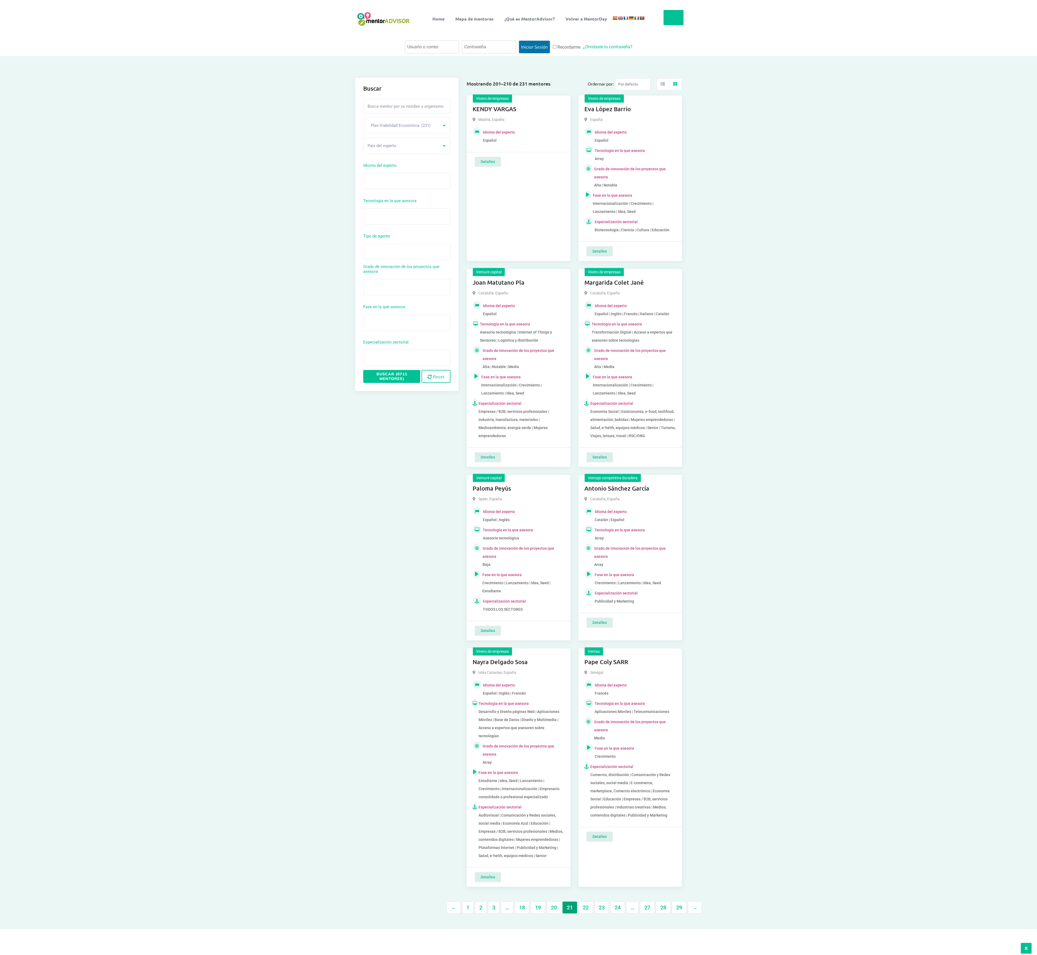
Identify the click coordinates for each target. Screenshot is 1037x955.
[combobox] (406, 125)
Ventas (594, 651)
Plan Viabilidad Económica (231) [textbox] (399, 125)
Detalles (488, 161)
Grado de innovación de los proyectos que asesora (401, 269)
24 (618, 907)
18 (522, 907)
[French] (625, 18)
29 (679, 907)
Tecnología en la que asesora (389, 200)
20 (554, 907)
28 (663, 907)
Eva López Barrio (607, 109)
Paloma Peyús (492, 488)
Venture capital (488, 272)
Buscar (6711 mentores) (391, 376)
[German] (631, 18)
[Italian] (636, 18)
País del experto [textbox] (382, 145)
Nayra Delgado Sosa (500, 661)
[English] (620, 18)
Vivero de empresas (492, 98)
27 (647, 907)
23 (602, 907)
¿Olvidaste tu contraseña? (607, 46)
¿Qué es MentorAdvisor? (529, 19)
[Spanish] (614, 18)
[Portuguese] (641, 18)
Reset (438, 376)
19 (538, 907)
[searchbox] (389, 181)
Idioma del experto (380, 165)
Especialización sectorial (386, 342)
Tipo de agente (376, 236)
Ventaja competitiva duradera (613, 478)
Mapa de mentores (474, 19)
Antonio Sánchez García (616, 488)
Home (438, 19)
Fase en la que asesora (384, 306)
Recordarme (568, 47)
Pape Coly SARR (606, 661)
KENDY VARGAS (494, 109)
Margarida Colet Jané (614, 282)
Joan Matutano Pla (498, 282)
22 (586, 907)
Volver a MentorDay (586, 19)
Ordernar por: (601, 83)
